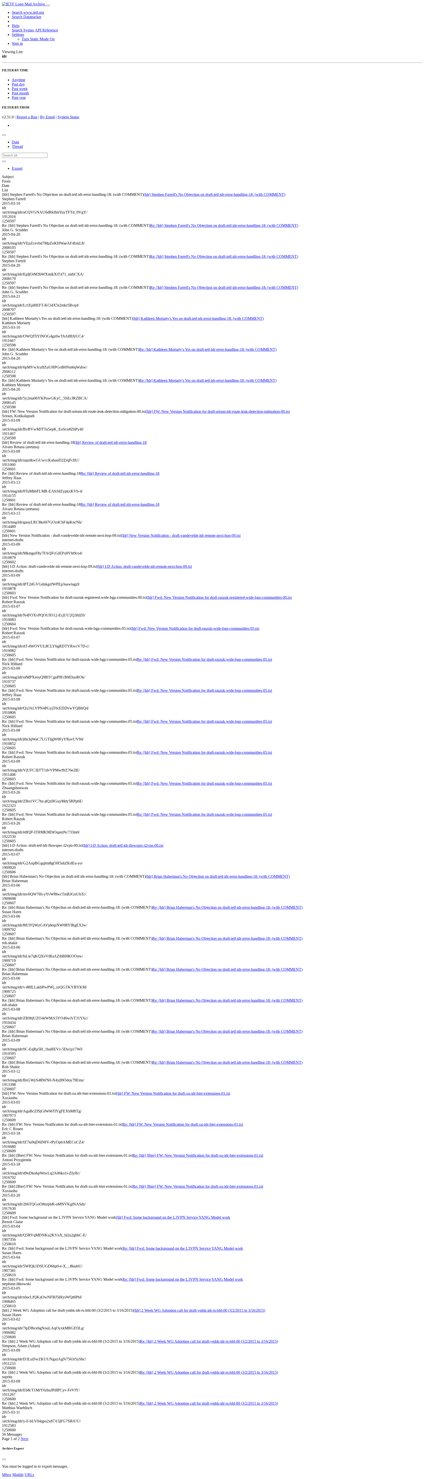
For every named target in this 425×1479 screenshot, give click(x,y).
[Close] (4, 1459)
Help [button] (15, 26)
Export (17, 168)
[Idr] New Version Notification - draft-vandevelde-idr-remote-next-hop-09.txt (181, 535)
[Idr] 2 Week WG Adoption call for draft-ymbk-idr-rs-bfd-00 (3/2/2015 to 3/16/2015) (199, 1310)
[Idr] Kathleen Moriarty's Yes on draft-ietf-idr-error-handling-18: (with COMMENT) (198, 318)
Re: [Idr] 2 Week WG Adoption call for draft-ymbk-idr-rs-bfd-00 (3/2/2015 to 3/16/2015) (209, 1341)
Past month (20, 93)
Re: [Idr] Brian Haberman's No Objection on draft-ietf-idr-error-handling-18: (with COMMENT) (227, 907)
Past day (18, 84)
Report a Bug (26, 117)
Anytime (18, 80)
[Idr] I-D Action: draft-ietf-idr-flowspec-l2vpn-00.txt (123, 845)
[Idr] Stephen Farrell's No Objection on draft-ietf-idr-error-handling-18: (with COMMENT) (214, 194)
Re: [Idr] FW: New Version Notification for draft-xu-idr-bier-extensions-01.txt (182, 1124)
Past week (20, 89)
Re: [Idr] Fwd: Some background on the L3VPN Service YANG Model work (182, 1248)
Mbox (6, 1475)
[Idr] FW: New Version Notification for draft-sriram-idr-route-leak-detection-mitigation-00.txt (218, 411)
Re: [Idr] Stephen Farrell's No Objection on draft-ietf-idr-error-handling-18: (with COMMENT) (224, 225)
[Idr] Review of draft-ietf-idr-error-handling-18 (110, 442)
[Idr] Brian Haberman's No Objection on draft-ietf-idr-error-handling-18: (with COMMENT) (218, 876)
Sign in (17, 43)
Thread (17, 146)
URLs (29, 1475)
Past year (19, 97)
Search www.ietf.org (28, 12)
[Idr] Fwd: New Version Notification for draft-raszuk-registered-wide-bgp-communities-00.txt (219, 597)
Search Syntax (23, 30)
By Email (47, 117)
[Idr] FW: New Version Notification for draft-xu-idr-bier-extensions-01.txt (173, 1093)
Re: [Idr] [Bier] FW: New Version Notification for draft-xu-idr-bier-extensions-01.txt (198, 1155)
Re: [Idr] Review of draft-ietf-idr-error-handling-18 (120, 473)
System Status (68, 117)
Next (24, 1439)
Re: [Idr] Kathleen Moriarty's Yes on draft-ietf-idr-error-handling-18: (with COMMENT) (207, 349)
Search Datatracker (26, 17)
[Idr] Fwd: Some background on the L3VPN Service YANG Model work (173, 1217)
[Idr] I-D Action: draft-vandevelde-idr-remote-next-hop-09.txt (144, 566)
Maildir (18, 1475)
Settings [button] (18, 34)
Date (15, 142)
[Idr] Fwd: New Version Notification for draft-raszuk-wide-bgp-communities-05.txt (195, 628)
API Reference (46, 30)
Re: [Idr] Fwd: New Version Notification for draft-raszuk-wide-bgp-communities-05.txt (204, 659)
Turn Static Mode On (38, 39)
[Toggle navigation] (48, 5)
